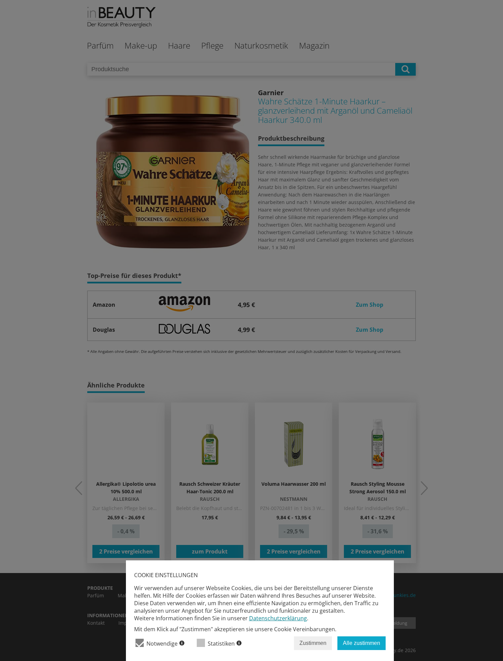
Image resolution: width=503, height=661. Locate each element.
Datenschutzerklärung (278, 618)
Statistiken (221, 643)
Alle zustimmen (361, 643)
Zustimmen (312, 643)
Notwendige (162, 643)
